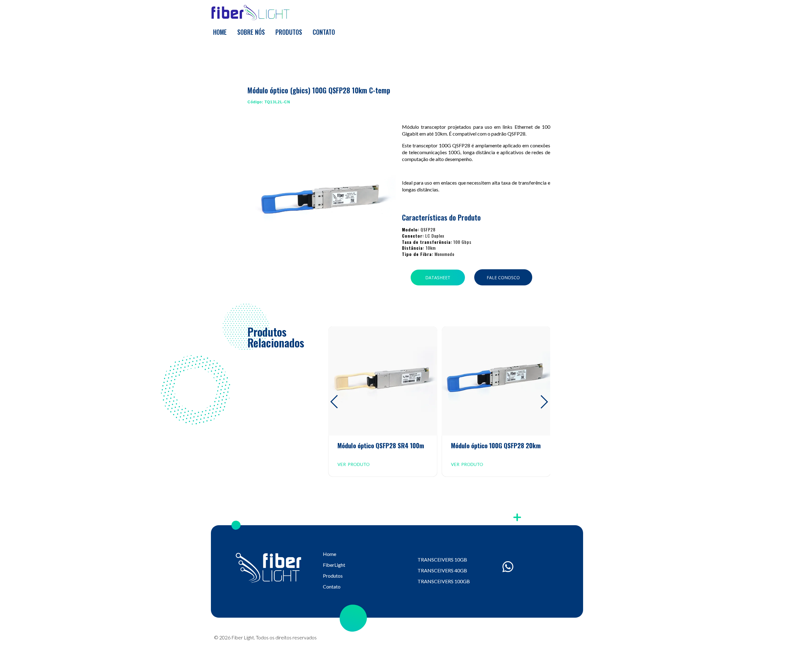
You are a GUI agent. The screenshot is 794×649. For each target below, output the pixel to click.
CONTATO (324, 32)
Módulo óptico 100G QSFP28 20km (496, 445)
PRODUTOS (288, 32)
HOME (220, 32)
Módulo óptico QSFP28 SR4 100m (380, 445)
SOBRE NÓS (251, 32)
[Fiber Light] (250, 13)
